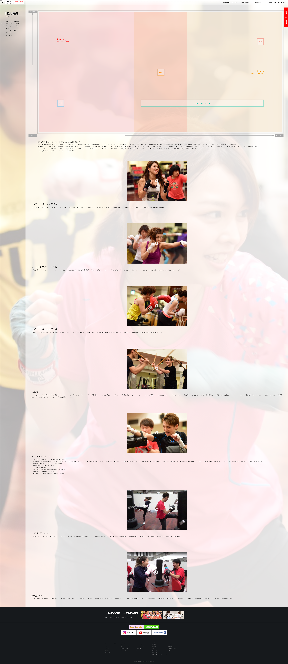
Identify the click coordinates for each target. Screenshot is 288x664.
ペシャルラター (258, 2)
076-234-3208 (132, 613)
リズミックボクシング (228, 2)
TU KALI (284, 2)
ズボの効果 (269, 2)
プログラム (236, 2)
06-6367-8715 (114, 613)
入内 (242, 2)
